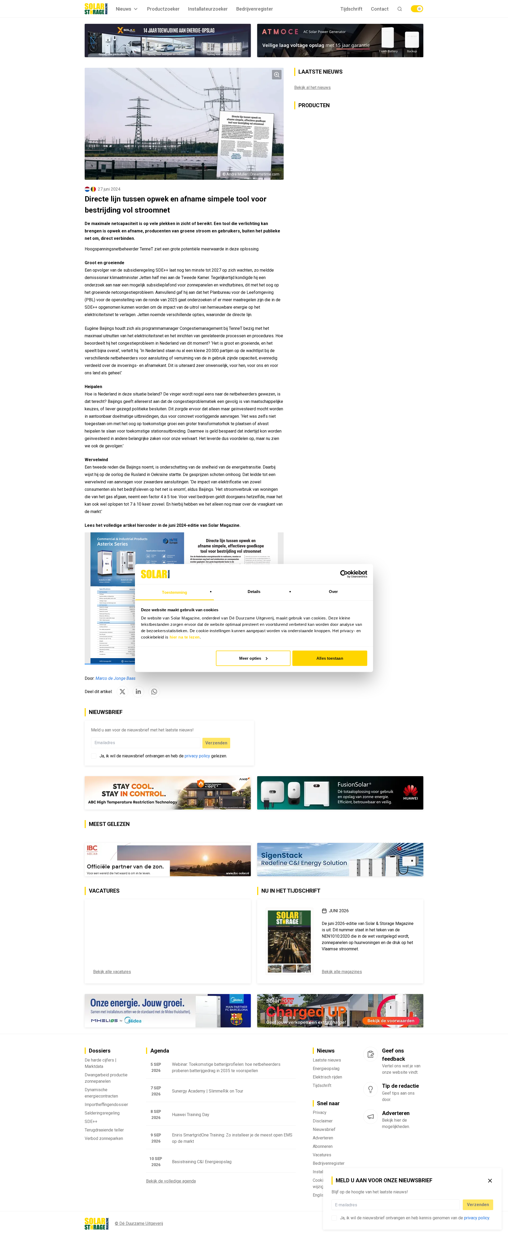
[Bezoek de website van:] (340, 40)
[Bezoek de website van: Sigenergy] (340, 859)
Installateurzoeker (208, 9)
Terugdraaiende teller (104, 1129)
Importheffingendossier (106, 1104)
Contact (380, 9)
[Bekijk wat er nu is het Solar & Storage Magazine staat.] (289, 941)
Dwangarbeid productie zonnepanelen (106, 1078)
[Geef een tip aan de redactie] (370, 1089)
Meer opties (250, 658)
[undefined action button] (458, 1204)
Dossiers (100, 1051)
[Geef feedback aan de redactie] (370, 1054)
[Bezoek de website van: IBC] (168, 859)
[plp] (417, 8)
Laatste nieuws (327, 1060)
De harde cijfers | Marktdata (100, 1063)
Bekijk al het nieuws (312, 87)
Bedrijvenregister (254, 9)
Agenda (159, 1051)
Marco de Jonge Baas (115, 678)
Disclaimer (323, 1120)
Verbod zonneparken (104, 1138)
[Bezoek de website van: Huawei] (340, 793)
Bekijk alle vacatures (112, 971)
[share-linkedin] (138, 692)
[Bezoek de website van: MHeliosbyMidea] (168, 1010)
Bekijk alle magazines (342, 971)
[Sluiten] (490, 1180)
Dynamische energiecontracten (101, 1093)
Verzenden (478, 1204)
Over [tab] (333, 591)
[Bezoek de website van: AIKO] (168, 793)
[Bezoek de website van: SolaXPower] (168, 40)
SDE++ (91, 1121)
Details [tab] (254, 591)
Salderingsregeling (102, 1113)
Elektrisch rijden (327, 1077)
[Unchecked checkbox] (334, 1218)
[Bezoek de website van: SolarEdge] (340, 1010)
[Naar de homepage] (96, 8)
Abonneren (323, 1146)
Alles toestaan (329, 658)
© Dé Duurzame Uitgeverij (139, 1223)
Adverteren (323, 1137)
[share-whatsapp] (154, 692)
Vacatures (322, 1154)
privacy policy (476, 1217)
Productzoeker (163, 9)
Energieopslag (326, 1068)
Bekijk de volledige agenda (171, 1181)
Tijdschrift (351, 9)
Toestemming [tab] (174, 592)
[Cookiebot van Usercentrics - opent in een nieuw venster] (344, 574)
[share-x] (122, 692)
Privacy (319, 1112)
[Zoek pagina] (399, 8)
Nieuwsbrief (324, 1129)
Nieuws (123, 9)
